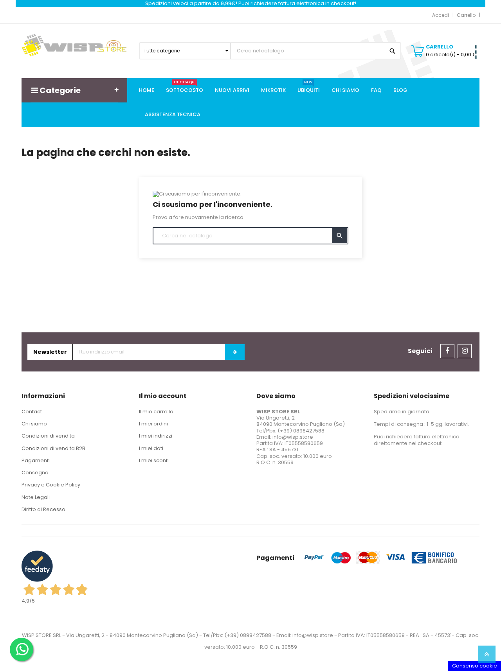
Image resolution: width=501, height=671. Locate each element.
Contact (32, 411)
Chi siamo (34, 423)
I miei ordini (153, 423)
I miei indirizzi (155, 436)
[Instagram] (465, 351)
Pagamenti (36, 460)
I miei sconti (154, 460)
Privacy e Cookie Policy (51, 484)
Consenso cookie (474, 665)
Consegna (35, 472)
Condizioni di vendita (48, 436)
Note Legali (36, 497)
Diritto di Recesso (43, 509)
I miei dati (151, 448)
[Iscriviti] (235, 352)
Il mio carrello (156, 411)
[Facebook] (447, 351)
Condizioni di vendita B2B (53, 448)
